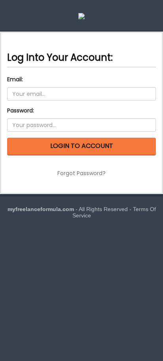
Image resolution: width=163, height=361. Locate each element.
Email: (15, 79)
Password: (20, 110)
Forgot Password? (81, 173)
